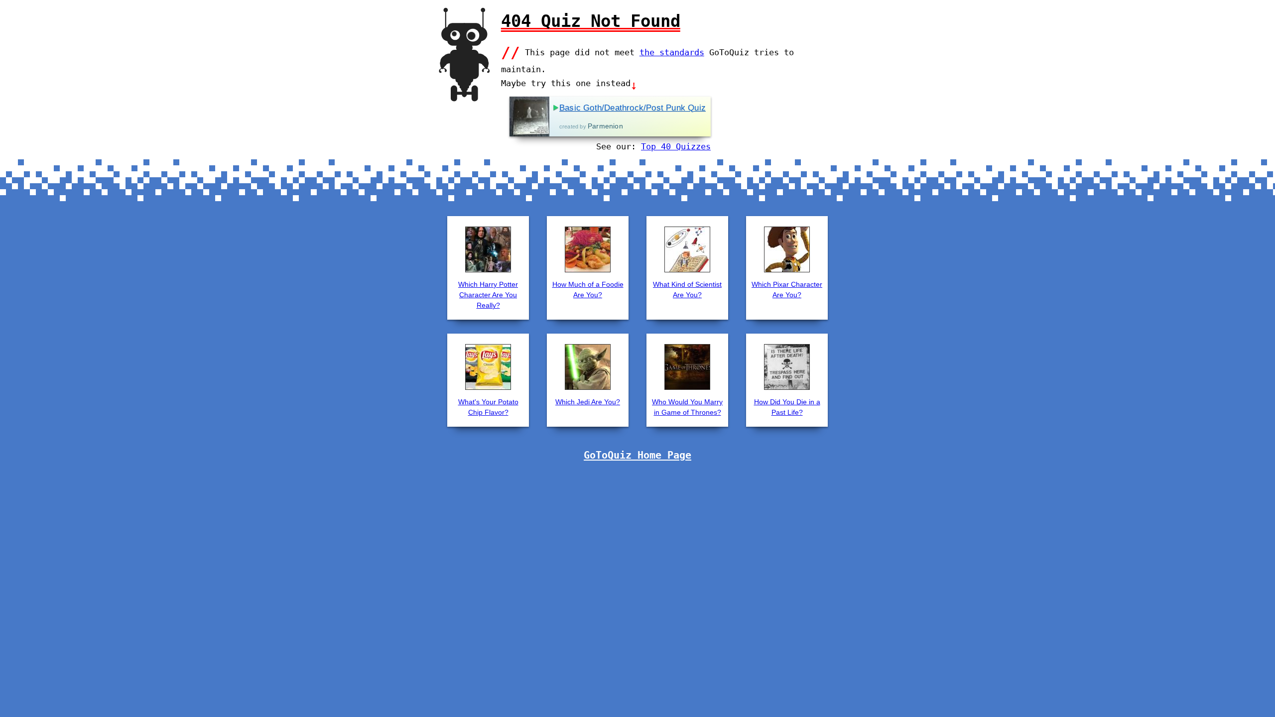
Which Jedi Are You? (587, 402)
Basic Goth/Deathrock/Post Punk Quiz (632, 108)
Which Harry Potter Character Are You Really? (488, 294)
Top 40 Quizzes (676, 146)
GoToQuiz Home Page (637, 455)
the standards (671, 52)
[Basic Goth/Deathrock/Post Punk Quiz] (529, 116)
